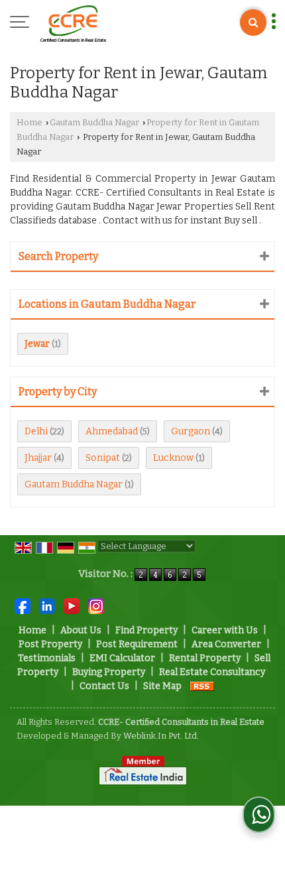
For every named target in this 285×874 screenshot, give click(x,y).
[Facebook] (22, 605)
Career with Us (225, 630)
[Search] (253, 22)
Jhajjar (38, 458)
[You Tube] (72, 605)
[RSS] (202, 686)
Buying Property (108, 672)
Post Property (50, 644)
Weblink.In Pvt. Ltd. (161, 736)
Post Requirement (137, 644)
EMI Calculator (122, 658)
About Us (80, 630)
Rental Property (205, 658)
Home (29, 122)
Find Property (146, 630)
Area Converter (226, 644)
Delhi (36, 431)
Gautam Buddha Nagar (94, 122)
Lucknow (173, 458)
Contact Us (104, 686)
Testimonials (47, 658)
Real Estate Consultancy (212, 672)
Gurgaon (190, 431)
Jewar (37, 343)
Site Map (162, 686)
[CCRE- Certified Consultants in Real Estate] (73, 23)
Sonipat (103, 458)
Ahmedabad (112, 431)
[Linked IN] (47, 605)
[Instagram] (96, 605)
